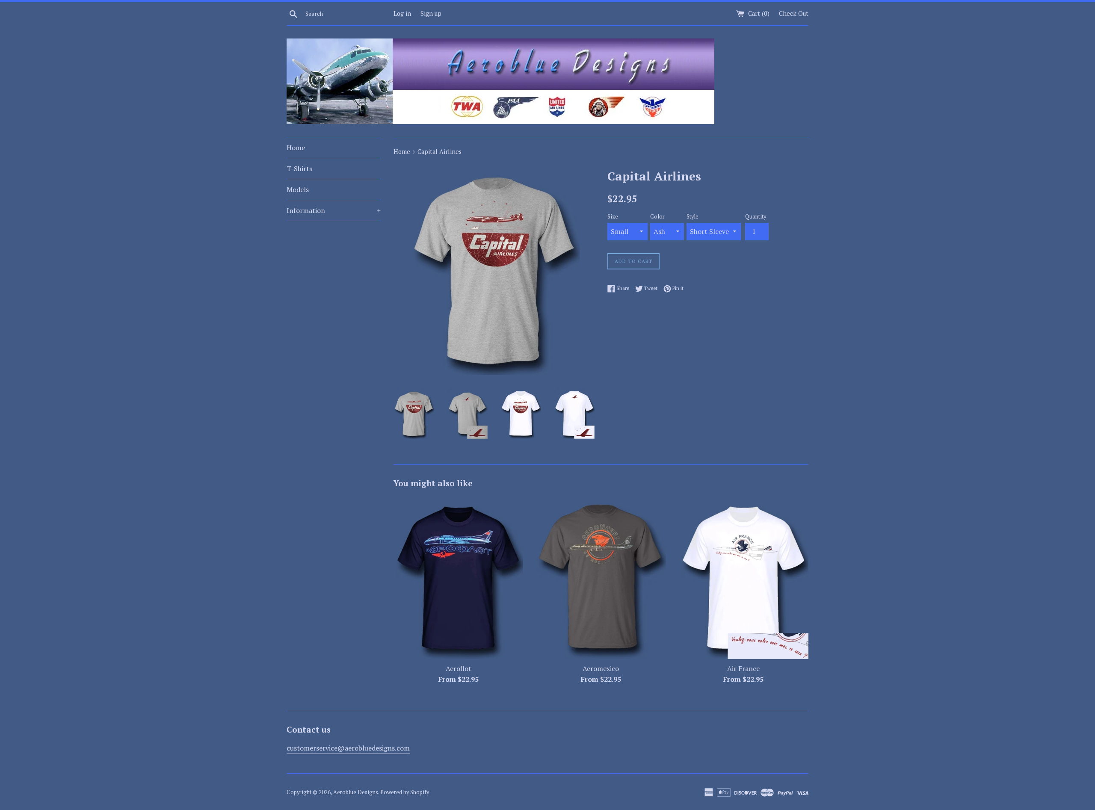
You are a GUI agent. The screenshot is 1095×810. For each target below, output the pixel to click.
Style (692, 216)
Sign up (430, 13)
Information (334, 210)
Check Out (793, 13)
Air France (743, 668)
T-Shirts (299, 168)
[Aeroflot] (458, 578)
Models (298, 189)
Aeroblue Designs (355, 792)
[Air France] (743, 578)
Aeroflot (458, 668)
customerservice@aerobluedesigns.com (348, 748)
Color (657, 216)
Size (612, 216)
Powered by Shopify (404, 792)
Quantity (755, 216)
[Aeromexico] (601, 578)
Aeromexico (601, 668)
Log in (402, 13)
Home (296, 147)
